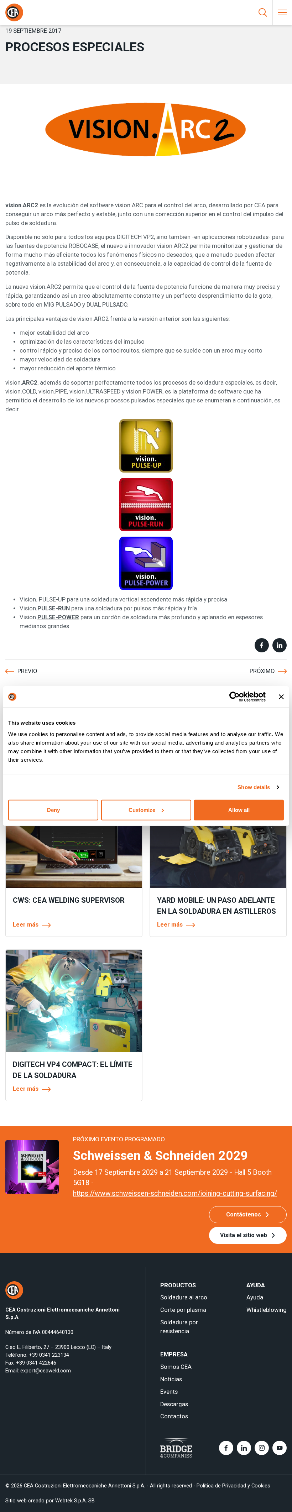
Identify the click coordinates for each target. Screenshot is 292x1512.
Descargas (174, 1404)
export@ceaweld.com (45, 1370)
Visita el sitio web (243, 1235)
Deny (53, 810)
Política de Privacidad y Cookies (233, 1485)
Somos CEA (176, 1367)
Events (169, 1391)
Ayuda (254, 1297)
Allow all (239, 810)
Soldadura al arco (183, 1297)
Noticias (171, 1379)
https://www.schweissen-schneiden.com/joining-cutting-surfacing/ (175, 1193)
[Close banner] (281, 696)
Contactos (174, 1416)
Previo (27, 671)
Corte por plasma (183, 1310)
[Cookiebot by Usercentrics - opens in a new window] (234, 697)
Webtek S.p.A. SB (75, 1500)
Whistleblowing (266, 1310)
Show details (254, 787)
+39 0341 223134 (49, 1355)
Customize (142, 810)
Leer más (25, 924)
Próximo (262, 671)
